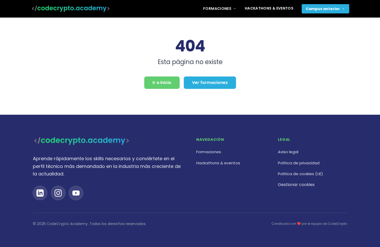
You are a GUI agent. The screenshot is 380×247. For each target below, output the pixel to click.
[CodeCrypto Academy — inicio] (71, 8)
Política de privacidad (299, 163)
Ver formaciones (210, 83)
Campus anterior (323, 8)
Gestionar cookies (296, 185)
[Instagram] (58, 193)
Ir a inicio (162, 83)
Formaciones (217, 8)
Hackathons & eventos (269, 8)
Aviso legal (288, 152)
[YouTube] (76, 193)
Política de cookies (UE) (300, 173)
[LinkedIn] (40, 193)
